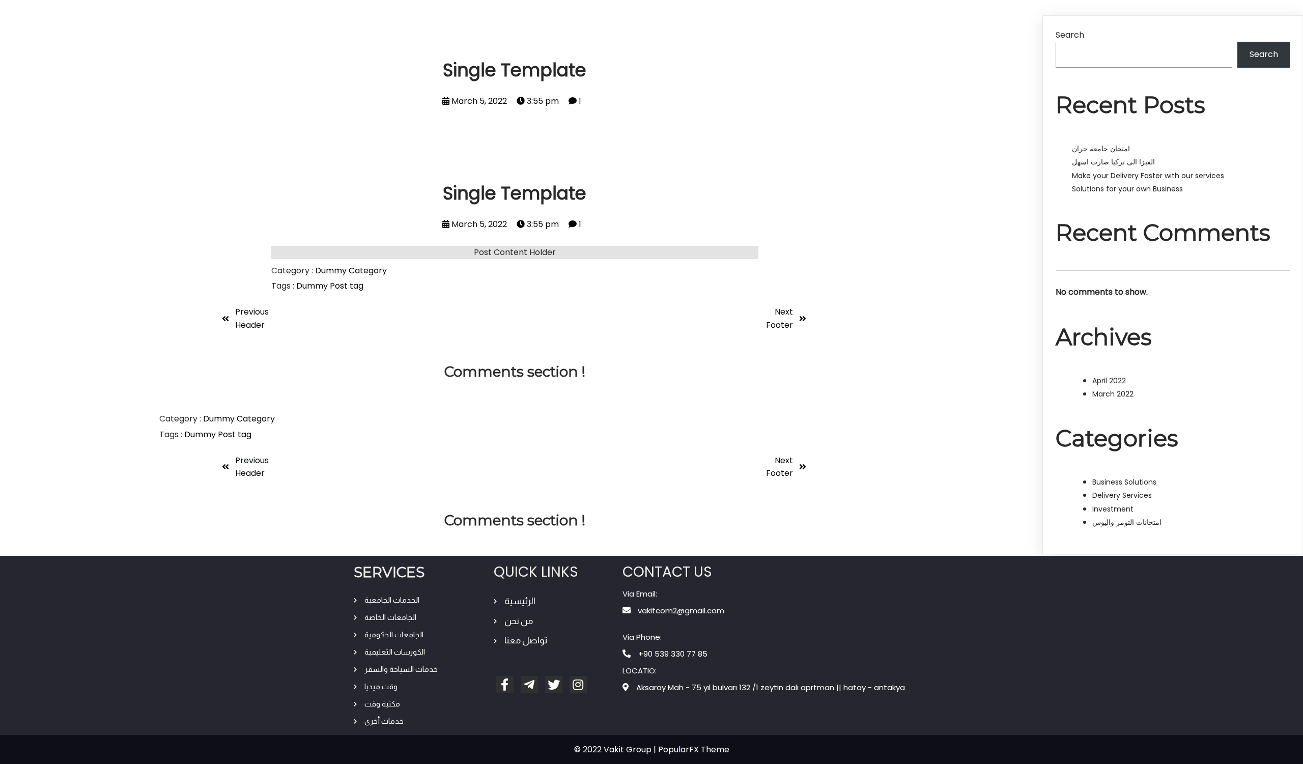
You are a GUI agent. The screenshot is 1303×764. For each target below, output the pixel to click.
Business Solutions (1124, 482)
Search (1070, 35)
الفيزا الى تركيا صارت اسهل (1113, 162)
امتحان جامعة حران (1101, 149)
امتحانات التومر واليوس (1127, 522)
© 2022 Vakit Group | (616, 749)
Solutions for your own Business (1127, 189)
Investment (1113, 509)
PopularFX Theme (693, 749)
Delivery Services (1122, 495)
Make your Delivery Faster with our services (1148, 176)
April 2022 (1109, 381)
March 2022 (1113, 394)
